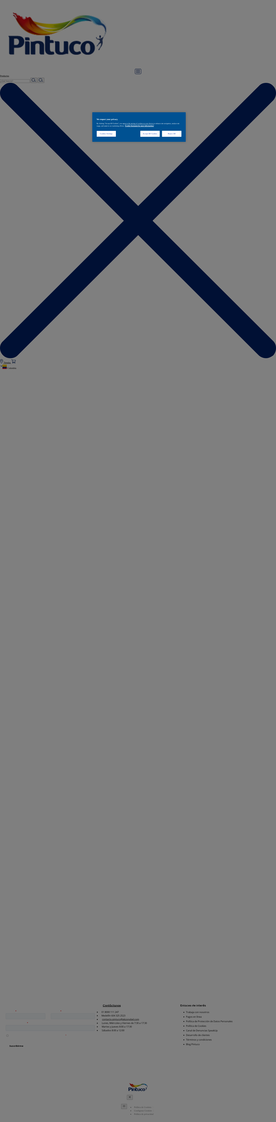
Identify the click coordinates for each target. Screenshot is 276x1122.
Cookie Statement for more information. (139, 126)
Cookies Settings (106, 133)
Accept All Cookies (150, 133)
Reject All (172, 133)
